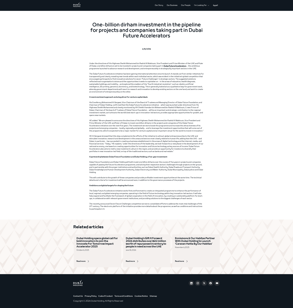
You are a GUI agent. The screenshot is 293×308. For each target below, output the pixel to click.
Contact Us (78, 296)
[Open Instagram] (198, 283)
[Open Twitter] (204, 283)
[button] (201, 5)
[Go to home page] (78, 283)
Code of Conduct (105, 296)
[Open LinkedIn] (191, 283)
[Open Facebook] (210, 283)
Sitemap (153, 296)
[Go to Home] (76, 5)
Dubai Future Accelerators (175, 66)
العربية (215, 5)
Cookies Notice (141, 296)
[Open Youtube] (217, 283)
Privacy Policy (90, 296)
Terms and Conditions (123, 296)
